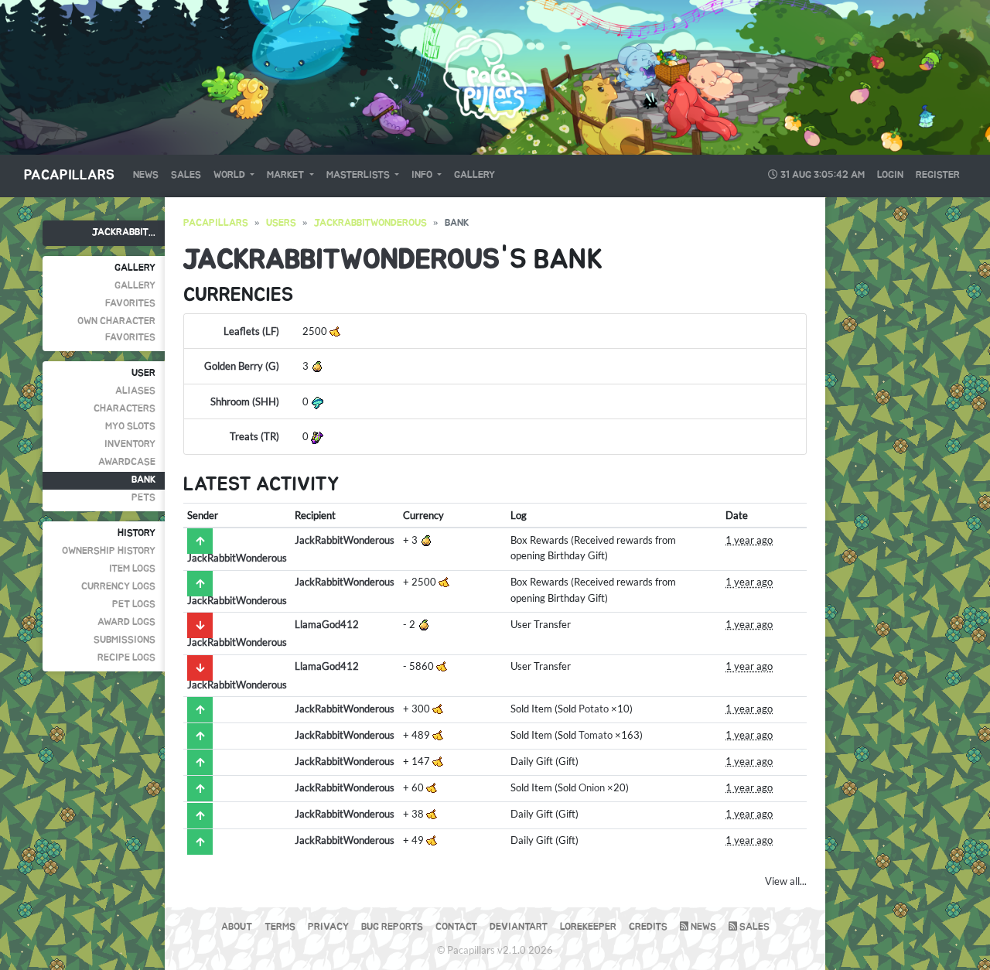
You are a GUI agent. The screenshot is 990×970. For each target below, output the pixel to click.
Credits (648, 927)
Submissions (124, 640)
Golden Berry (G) (241, 366)
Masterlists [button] (359, 175)
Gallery (474, 175)
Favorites (130, 304)
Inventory (129, 444)
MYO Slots (130, 427)
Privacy (328, 927)
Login (890, 175)
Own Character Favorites (116, 329)
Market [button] (286, 175)
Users (281, 223)
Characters (124, 409)
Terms (280, 927)
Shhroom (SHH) (244, 401)
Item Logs (132, 569)
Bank (143, 480)
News (146, 175)
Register (938, 175)
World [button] (230, 175)
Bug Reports (392, 927)
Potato (594, 708)
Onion (592, 787)
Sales (186, 175)
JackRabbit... (123, 232)
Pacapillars (69, 176)
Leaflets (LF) (251, 331)
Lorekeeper (588, 927)
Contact (456, 927)
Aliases (135, 391)
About (236, 927)
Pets (143, 498)
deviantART (519, 927)
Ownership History (108, 551)
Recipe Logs (126, 658)
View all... (786, 881)
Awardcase (126, 462)
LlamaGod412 (327, 624)
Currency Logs (118, 587)
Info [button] (423, 175)
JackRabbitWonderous (370, 223)
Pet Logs (133, 604)
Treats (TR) (254, 436)
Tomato (596, 735)
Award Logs (126, 622)
